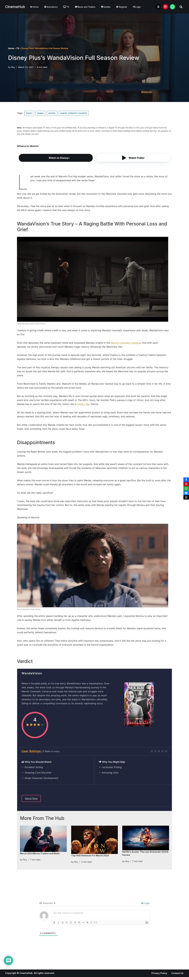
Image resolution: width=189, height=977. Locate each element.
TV (67, 7)
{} (91, 922)
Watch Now (31, 798)
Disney (29, 113)
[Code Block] (83, 922)
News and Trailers (86, 7)
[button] (133, 158)
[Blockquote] (79, 922)
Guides (107, 7)
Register (123, 7)
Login (146, 903)
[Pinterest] (186, 484)
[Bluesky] (186, 493)
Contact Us (177, 973)
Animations (52, 7)
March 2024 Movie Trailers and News (40, 853)
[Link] (87, 922)
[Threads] (186, 497)
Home (35, 7)
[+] (95, 922)
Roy (13, 67)
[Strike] (67, 922)
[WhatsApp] (186, 488)
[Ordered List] (71, 922)
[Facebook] (186, 479)
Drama (40, 113)
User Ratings (31, 751)
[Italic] (58, 922)
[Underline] (63, 922)
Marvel (52, 113)
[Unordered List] (75, 922)
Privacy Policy (159, 973)
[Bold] (54, 922)
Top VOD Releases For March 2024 (90, 855)
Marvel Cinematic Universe (73, 113)
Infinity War (83, 404)
